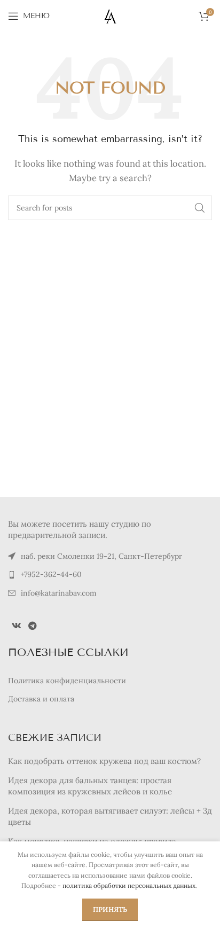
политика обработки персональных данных (128, 885)
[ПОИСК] (199, 208)
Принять (110, 909)
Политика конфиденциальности (67, 680)
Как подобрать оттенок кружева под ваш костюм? (104, 761)
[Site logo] (110, 15)
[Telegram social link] (32, 626)
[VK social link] (16, 626)
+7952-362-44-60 (51, 574)
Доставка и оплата (41, 699)
